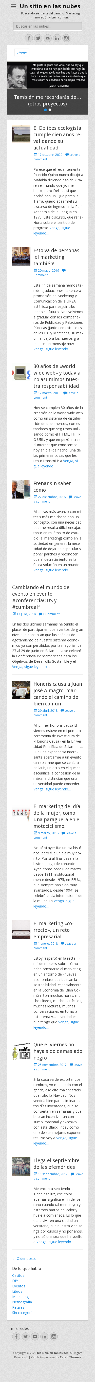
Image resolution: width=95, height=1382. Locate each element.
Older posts (24, 1258)
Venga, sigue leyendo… (52, 349)
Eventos (18, 1286)
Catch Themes (70, 1357)
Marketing (20, 1296)
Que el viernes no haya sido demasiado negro (57, 1051)
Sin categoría (22, 1312)
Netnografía (22, 1302)
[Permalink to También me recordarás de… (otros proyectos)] (47, 75)
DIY (15, 1280)
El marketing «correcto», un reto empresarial (53, 930)
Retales (18, 1307)
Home (22, 52)
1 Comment (51, 614)
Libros (17, 1291)
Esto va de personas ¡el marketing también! (56, 257)
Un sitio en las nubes (50, 6)
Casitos (18, 1275)
